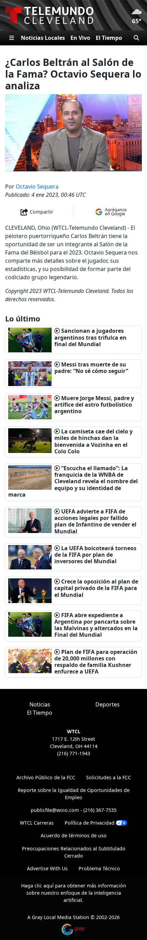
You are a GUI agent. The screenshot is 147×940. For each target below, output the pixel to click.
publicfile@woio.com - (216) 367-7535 (74, 810)
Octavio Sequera (37, 186)
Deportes (107, 704)
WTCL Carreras (37, 822)
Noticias (39, 704)
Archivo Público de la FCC (45, 777)
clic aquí (44, 885)
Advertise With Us (47, 868)
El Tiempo (109, 38)
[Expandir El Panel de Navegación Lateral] (11, 38)
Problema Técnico (99, 868)
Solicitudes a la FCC (108, 777)
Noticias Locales (43, 38)
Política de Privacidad (90, 822)
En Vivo (80, 38)
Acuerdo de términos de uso (74, 835)
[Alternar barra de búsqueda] (136, 38)
